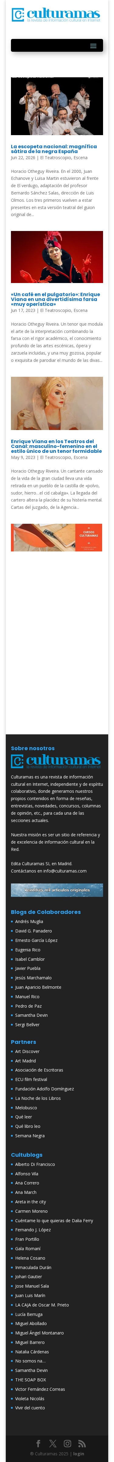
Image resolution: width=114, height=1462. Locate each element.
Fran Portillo (27, 1239)
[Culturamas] (57, 769)
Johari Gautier (28, 1276)
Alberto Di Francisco (35, 1164)
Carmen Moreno (31, 1211)
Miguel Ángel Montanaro (39, 1333)
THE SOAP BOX (30, 1380)
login (78, 1454)
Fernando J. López (33, 1230)
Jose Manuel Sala (32, 1286)
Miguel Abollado (31, 1323)
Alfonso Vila (26, 1174)
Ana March (25, 1192)
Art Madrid (25, 1061)
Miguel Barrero (30, 1342)
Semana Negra (30, 1135)
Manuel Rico (27, 996)
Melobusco (26, 1107)
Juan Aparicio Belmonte (38, 987)
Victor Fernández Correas (40, 1389)
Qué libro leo (27, 1126)
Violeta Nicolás (29, 1398)
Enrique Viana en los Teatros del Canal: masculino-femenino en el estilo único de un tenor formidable (56, 446)
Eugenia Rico (27, 950)
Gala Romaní (27, 1248)
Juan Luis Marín (30, 1295)
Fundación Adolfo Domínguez (44, 1089)
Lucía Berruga (29, 1314)
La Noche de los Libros (38, 1098)
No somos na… (30, 1361)
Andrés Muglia (29, 921)
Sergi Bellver (27, 1024)
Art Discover (27, 1051)
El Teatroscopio (55, 157)
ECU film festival (31, 1079)
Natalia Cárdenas (32, 1352)
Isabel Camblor (30, 959)
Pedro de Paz (28, 1006)
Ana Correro (27, 1183)
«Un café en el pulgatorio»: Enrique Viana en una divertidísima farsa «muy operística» (55, 299)
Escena (81, 157)
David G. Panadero (33, 931)
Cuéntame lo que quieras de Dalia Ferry (54, 1220)
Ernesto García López (36, 940)
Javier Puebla (27, 968)
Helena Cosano (30, 1258)
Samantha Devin (31, 1015)
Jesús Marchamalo (33, 978)
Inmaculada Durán (33, 1267)
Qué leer (23, 1117)
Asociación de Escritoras (39, 1070)
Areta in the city (30, 1202)
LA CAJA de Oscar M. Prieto (42, 1305)
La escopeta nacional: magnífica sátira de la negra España (54, 149)
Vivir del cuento (30, 1408)
